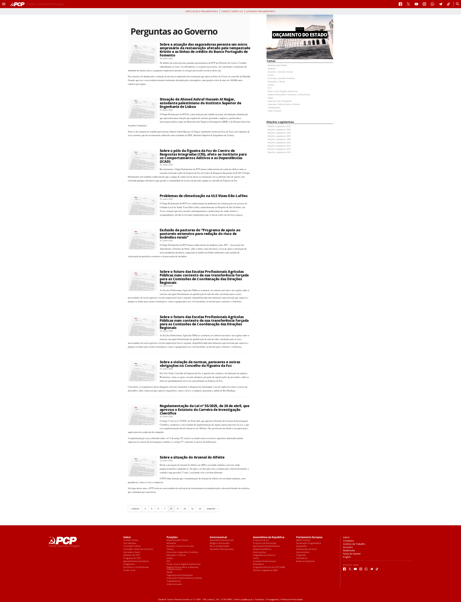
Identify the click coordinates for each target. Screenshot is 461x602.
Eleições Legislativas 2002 (279, 136)
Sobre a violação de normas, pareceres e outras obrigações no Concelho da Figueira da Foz (200, 363)
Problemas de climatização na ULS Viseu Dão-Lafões (204, 195)
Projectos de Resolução (264, 543)
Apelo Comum (303, 540)
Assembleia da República (268, 537)
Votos (256, 558)
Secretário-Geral (131, 552)
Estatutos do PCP (131, 555)
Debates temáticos (232, 11)
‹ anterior (135, 508)
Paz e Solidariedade (219, 546)
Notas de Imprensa (305, 561)
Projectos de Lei (261, 540)
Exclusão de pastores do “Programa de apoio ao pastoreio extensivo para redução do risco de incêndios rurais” (200, 234)
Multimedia (349, 550)
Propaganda (272, 599)
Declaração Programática (308, 543)
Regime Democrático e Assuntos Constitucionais (289, 94)
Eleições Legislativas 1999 (279, 139)
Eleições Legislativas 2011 (279, 126)
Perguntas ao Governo (264, 555)
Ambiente (272, 68)
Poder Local (129, 570)
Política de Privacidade (292, 599)
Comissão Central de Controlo (138, 549)
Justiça (271, 85)
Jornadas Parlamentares (260, 11)
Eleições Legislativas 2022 (279, 149)
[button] (4, 4)
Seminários (301, 558)
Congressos (129, 564)
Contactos (348, 541)
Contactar (259, 599)
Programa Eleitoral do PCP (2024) (269, 567)
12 (200, 508)
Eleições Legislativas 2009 (279, 129)
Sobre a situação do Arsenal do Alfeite (192, 457)
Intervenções (259, 552)
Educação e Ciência (276, 81)
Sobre (127, 537)
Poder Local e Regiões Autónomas (283, 91)
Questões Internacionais (222, 549)
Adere (346, 537)
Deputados (258, 564)
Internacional (218, 537)
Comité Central (130, 540)
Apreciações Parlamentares (202, 11)
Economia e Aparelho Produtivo (281, 78)
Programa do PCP (132, 558)
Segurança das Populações (280, 101)
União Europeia (274, 111)
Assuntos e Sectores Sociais (280, 72)
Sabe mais (300, 43)
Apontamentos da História (136, 561)
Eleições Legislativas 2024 (279, 152)
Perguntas (301, 555)
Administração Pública (277, 65)
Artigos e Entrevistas (219, 543)
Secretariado (129, 543)
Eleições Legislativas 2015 (279, 142)
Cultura (271, 75)
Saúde (270, 98)
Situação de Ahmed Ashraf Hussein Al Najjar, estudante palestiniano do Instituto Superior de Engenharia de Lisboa (200, 103)
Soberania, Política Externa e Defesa (284, 104)
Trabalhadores (274, 107)
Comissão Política (132, 546)
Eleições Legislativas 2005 (279, 133)
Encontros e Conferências (136, 567)
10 (184, 508)
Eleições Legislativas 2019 (279, 146)
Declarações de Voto (306, 549)
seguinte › (211, 508)
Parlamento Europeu (309, 537)
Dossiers (348, 547)
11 (192, 508)
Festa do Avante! (352, 554)
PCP (270, 88)
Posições (172, 537)
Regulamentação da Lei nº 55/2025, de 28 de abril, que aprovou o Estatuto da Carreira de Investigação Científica (204, 409)
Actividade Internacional (221, 540)
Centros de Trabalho (354, 544)
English (347, 557)
